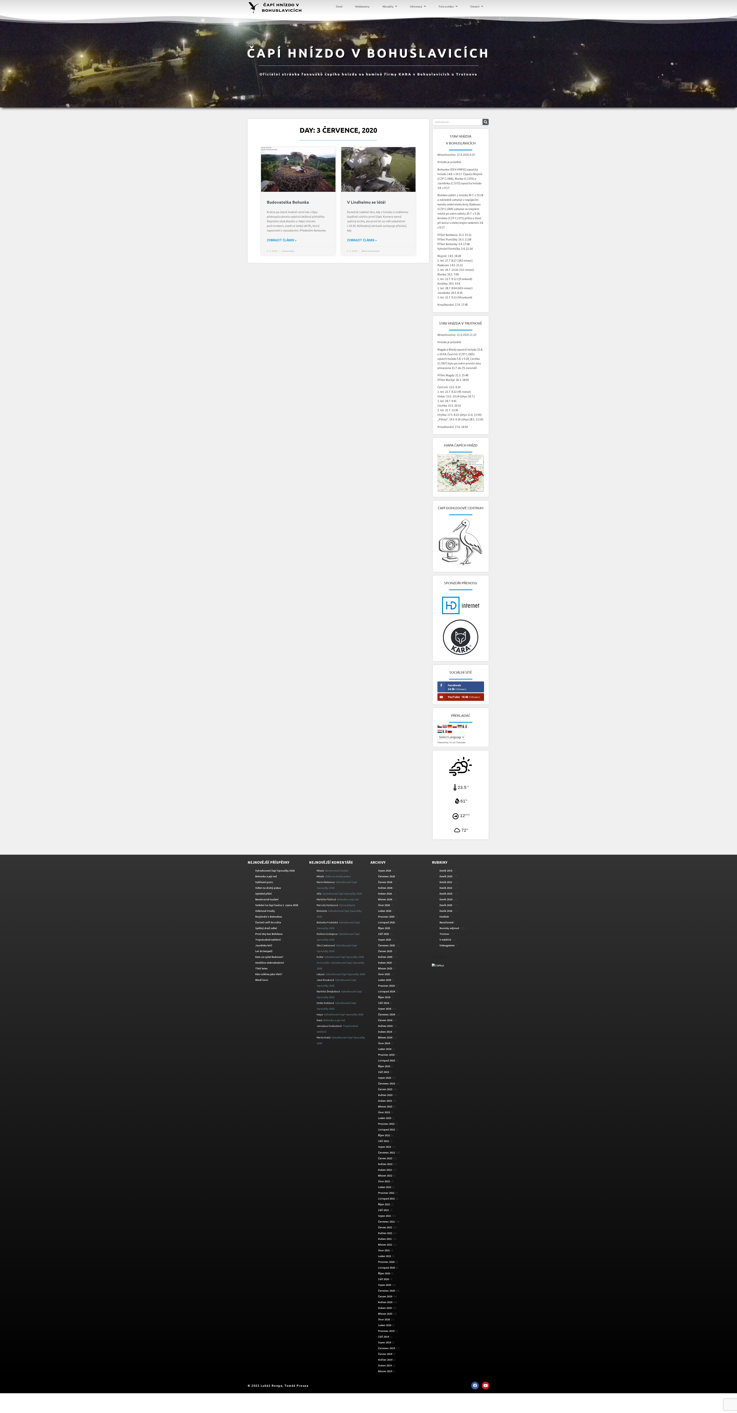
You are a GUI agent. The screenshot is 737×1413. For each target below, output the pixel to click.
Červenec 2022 (386, 1152)
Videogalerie (447, 945)
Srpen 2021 (384, 1216)
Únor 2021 (384, 1250)
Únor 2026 (384, 905)
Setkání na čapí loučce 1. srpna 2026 (276, 905)
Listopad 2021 (386, 1198)
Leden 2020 (384, 1325)
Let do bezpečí (263, 951)
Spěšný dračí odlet (266, 928)
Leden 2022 (384, 1187)
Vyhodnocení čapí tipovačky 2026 (275, 870)
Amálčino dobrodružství (269, 962)
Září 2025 (383, 934)
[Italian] (444, 731)
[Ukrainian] (459, 726)
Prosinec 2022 (386, 1123)
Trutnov (444, 934)
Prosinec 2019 (386, 1331)
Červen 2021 (385, 1227)
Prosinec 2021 (386, 1193)
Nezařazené (447, 922)
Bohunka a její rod (266, 876)
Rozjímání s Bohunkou (268, 916)
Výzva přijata (347, 905)
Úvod (339, 6)
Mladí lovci (261, 980)
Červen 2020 (385, 1296)
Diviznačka (323, 962)
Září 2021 (383, 1210)
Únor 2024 (384, 1043)
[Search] (486, 122)
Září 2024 (383, 1003)
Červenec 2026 (386, 876)
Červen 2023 (385, 1089)
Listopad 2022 (386, 1129)
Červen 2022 (385, 1158)
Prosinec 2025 (386, 916)
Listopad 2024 (386, 991)
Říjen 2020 (384, 1273)
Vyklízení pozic (264, 882)
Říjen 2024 (384, 997)
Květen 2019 (385, 1359)
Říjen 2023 (384, 1066)
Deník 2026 (446, 911)
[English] (444, 726)
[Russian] (449, 731)
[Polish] (454, 726)
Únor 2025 (384, 974)
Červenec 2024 (386, 1014)
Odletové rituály (265, 911)
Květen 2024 (385, 1026)
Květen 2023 (385, 1095)
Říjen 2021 (384, 1204)
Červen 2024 (385, 1020)
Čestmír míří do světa (268, 922)
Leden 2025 (384, 980)
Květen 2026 (385, 888)
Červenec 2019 (386, 1348)
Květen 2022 (385, 1164)
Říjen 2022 (384, 1135)
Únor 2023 (384, 1112)
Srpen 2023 (384, 1077)
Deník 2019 (446, 870)
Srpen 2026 (384, 870)
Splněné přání (263, 893)
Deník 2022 (446, 888)
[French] (464, 726)
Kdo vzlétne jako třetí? (268, 974)
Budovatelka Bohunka (288, 202)
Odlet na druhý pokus (268, 888)
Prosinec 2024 (386, 985)
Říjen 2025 (384, 928)
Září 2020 (383, 1279)
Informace (416, 6)
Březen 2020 (385, 1313)
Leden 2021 (384, 1256)
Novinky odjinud (449, 928)
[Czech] (439, 726)
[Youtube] (485, 1385)
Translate (460, 742)
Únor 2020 (384, 1319)
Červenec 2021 (386, 1221)
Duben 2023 (385, 1100)
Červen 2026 (385, 882)
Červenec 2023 (386, 1083)
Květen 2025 (385, 957)
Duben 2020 (385, 1308)
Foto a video (446, 6)
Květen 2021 (385, 1233)
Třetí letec (261, 968)
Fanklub (444, 916)
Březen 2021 (385, 1244)
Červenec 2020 (386, 1290)
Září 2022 (383, 1141)
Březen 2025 (385, 968)
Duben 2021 (385, 1239)
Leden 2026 (384, 911)
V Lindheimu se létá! (366, 202)
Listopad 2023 (386, 1060)
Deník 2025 (446, 905)
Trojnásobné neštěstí (268, 939)
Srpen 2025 (384, 939)
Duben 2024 (385, 1031)
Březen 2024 (385, 1037)
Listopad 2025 (386, 922)
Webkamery (362, 6)
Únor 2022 (384, 1181)
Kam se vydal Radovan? (269, 957)
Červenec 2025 (386, 945)
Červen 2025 (385, 951)
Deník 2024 (446, 899)
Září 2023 (383, 1072)
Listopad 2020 (386, 1267)
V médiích (445, 939)
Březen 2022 (385, 1175)
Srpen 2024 (384, 1008)
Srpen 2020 (384, 1285)
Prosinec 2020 (386, 1262)
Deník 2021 (446, 882)
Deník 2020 (446, 876)
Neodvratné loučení (266, 899)
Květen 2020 (385, 1302)
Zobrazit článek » (282, 240)
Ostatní (474, 6)
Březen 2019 (385, 1371)
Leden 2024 (384, 1049)
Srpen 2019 (384, 1342)
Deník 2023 (446, 893)
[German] (449, 726)
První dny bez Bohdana (269, 934)
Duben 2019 (385, 1365)
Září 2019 (383, 1336)
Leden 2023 (384, 1118)
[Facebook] (475, 1385)
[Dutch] (439, 731)
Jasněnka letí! (263, 945)
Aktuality (387, 6)
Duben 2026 (385, 893)
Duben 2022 (385, 1170)
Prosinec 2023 (386, 1054)
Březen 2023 (385, 1106)
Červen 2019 (385, 1354)
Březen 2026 (385, 899)
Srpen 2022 (384, 1147)
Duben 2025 (385, 962)
